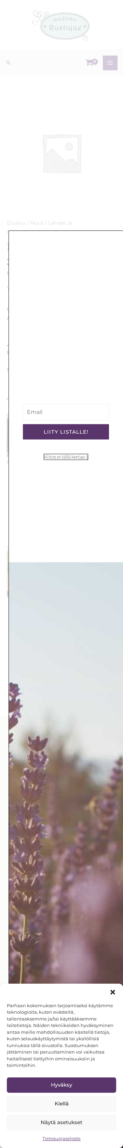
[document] (61, 574)
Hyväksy (61, 1085)
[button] (112, 992)
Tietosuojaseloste (61, 1138)
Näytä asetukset (61, 1122)
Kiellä (62, 1103)
